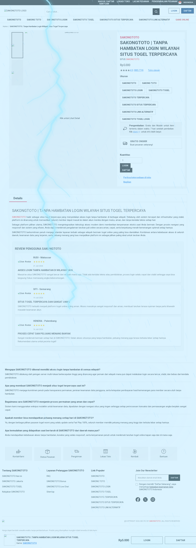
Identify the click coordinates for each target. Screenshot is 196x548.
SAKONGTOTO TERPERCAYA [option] (135, 97)
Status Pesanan (47, 457)
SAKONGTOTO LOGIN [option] (132, 90)
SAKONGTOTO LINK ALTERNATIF (105, 507)
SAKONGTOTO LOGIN (100, 486)
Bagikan (127, 182)
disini (135, 131)
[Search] (156, 11)
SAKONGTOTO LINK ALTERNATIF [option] (137, 112)
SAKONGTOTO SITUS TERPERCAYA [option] (139, 105)
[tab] (18, 198)
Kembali (134, 456)
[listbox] (151, 101)
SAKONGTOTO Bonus (56, 481)
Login (174, 11)
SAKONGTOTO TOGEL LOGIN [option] (136, 119)
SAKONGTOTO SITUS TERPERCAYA (107, 502)
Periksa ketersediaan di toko (137, 177)
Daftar (187, 11)
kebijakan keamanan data (161, 487)
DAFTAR (126, 170)
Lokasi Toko (123, 1)
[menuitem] (14, 20)
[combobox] (102, 11)
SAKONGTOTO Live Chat (58, 486)
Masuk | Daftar (106, 1)
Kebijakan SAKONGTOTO (13, 492)
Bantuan (104, 4)
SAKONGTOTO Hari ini (12, 476)
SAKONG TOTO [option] (149, 83)
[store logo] (15, 10)
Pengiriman (76, 456)
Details (18, 198)
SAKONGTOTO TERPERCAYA (104, 497)
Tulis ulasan (154, 70)
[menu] (98, 20)
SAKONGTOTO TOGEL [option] (159, 90)
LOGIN (125, 165)
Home (5, 26)
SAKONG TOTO (98, 481)
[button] (17, 45)
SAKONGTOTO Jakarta (12, 481)
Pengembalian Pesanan (164, 1)
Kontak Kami (18, 456)
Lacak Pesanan (141, 1)
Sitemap (50, 492)
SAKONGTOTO (132, 59)
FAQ (48, 476)
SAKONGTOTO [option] (129, 83)
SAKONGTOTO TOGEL (12, 486)
